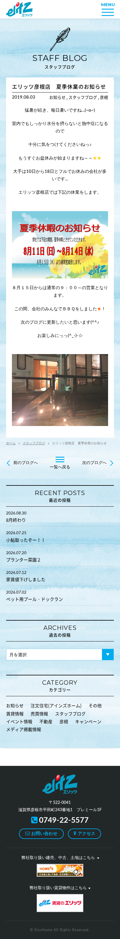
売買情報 (39, 714)
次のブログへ (94, 463)
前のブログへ (25, 463)
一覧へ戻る (60, 467)
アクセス (86, 833)
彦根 (63, 721)
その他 (95, 706)
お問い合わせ (44, 833)
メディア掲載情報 (23, 729)
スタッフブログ (60, 61)
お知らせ (15, 706)
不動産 (45, 721)
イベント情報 (19, 721)
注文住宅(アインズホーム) (56, 706)
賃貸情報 (15, 714)
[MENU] (108, 12)
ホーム (11, 443)
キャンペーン (88, 721)
